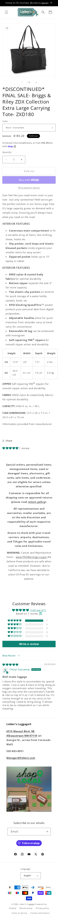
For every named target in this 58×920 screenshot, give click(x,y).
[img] (10, 664)
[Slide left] (21, 82)
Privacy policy (42, 908)
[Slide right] (36, 82)
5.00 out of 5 (38, 610)
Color (5, 121)
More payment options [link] (29, 187)
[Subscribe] (47, 831)
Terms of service (19, 913)
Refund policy (26, 908)
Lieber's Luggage (27, 904)
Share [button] (9, 440)
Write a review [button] (29, 644)
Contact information (39, 913)
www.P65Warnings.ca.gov (32, 557)
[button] (6, 12)
